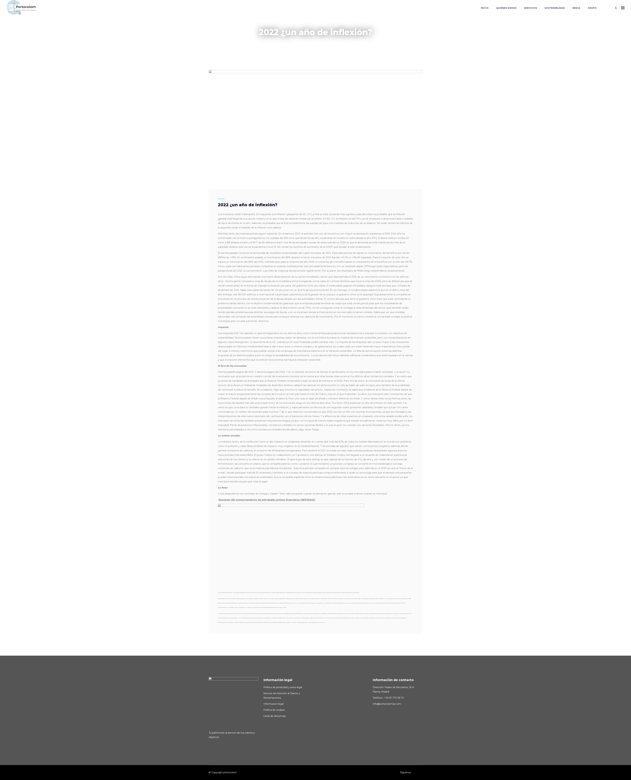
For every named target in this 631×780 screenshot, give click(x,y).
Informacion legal (273, 703)
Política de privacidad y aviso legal (282, 687)
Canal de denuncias (274, 716)
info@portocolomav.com (387, 703)
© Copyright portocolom (223, 772)
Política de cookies (274, 709)
